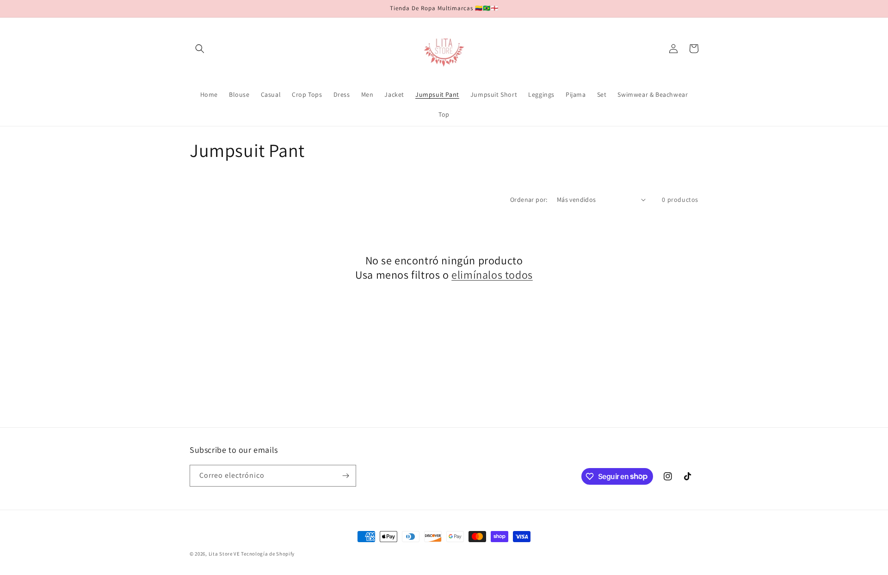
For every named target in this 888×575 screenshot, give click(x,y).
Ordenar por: (529, 199)
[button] (200, 48)
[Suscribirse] (345, 476)
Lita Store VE (224, 553)
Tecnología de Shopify (268, 553)
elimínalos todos (492, 275)
